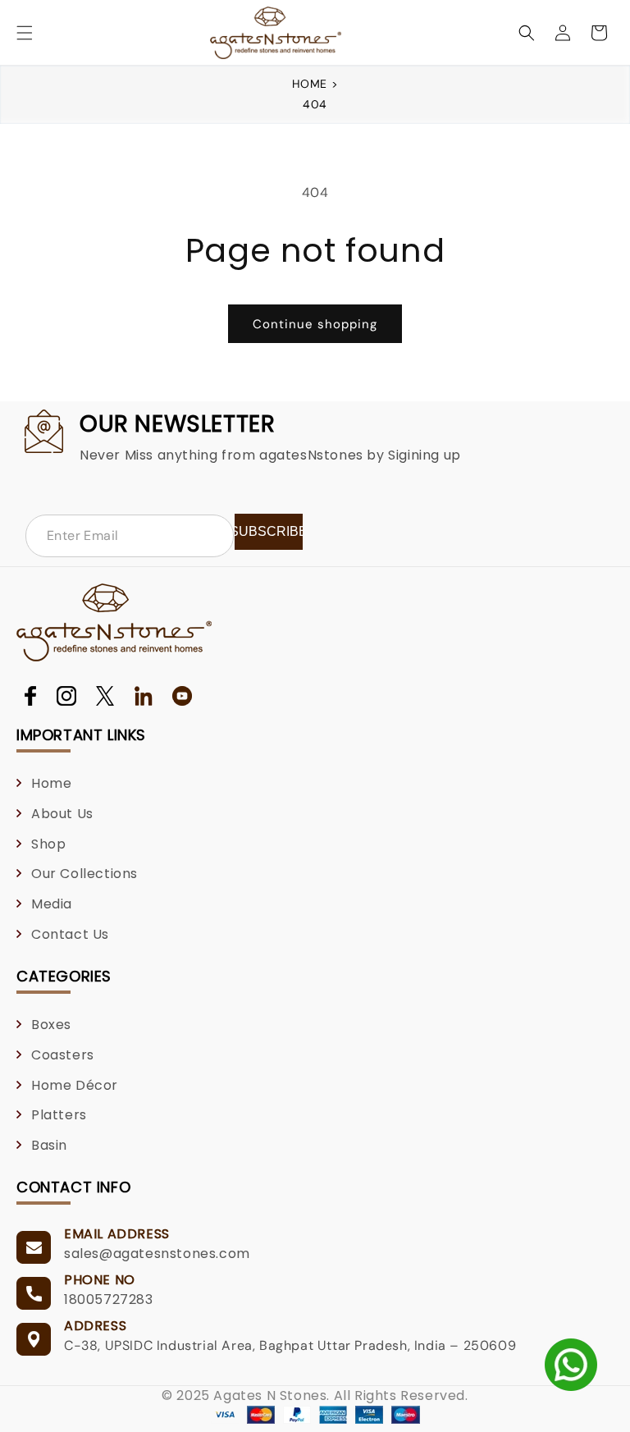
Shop (48, 844)
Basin (49, 1145)
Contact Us (70, 934)
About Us (62, 813)
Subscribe (269, 531)
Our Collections (84, 873)
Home (311, 83)
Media (51, 903)
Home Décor (74, 1085)
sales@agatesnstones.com (157, 1253)
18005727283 (108, 1299)
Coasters (62, 1054)
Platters (59, 1114)
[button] (25, 33)
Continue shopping (315, 324)
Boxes (51, 1024)
